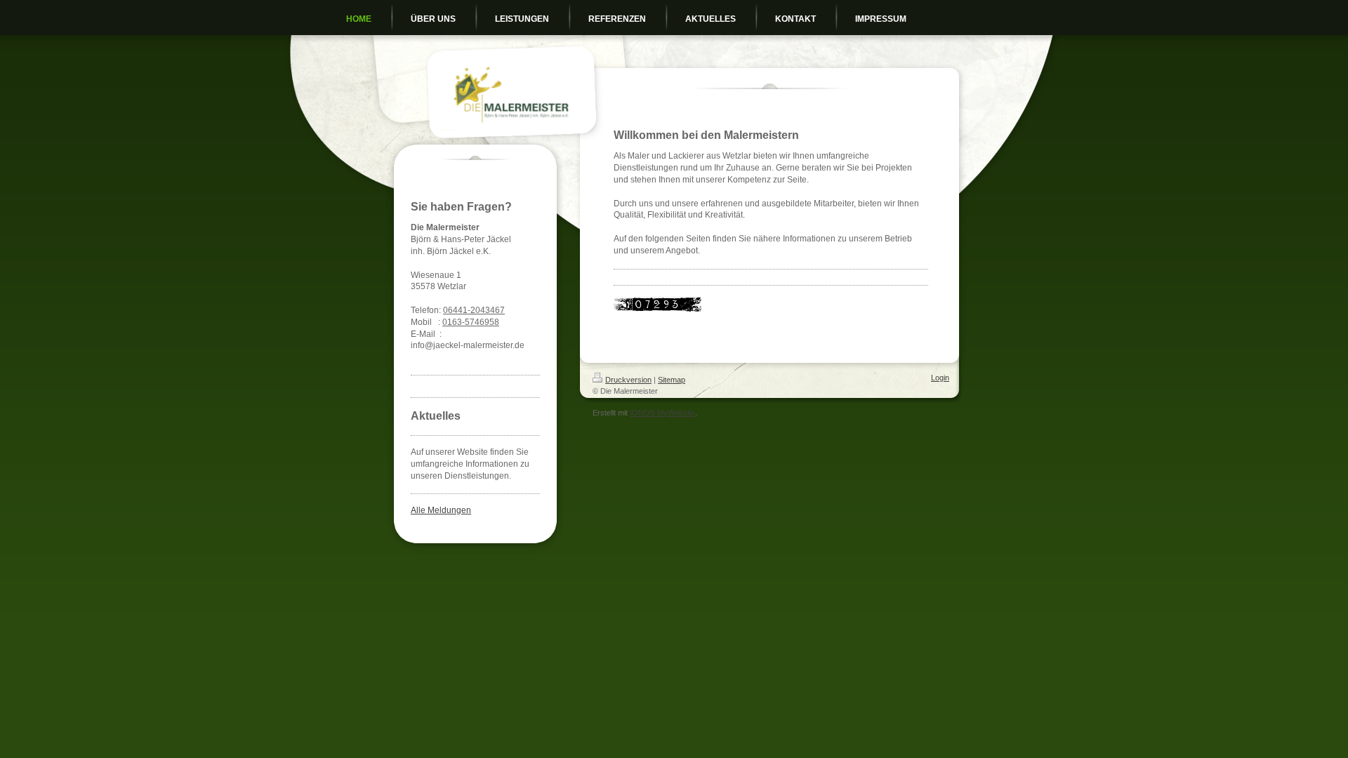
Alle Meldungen (441, 510)
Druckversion (628, 379)
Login (940, 377)
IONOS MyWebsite (662, 412)
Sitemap (671, 379)
